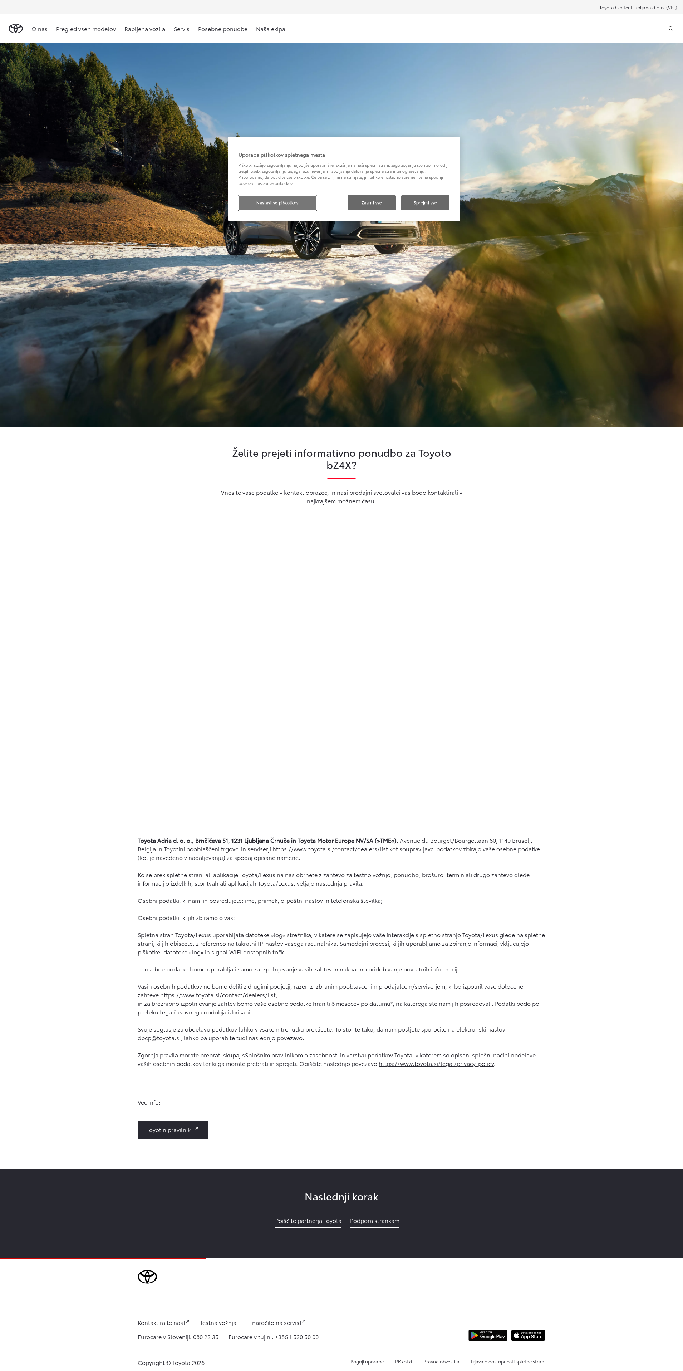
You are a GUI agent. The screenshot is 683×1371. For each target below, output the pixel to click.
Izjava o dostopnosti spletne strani (508, 1361)
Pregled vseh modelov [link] (86, 28)
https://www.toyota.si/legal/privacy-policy (436, 1063)
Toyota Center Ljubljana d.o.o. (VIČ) (638, 7)
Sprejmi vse (425, 202)
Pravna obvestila (441, 1361)
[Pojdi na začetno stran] (16, 28)
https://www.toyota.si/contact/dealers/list (330, 848)
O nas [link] (39, 28)
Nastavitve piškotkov (277, 202)
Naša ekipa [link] (270, 28)
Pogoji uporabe (367, 1361)
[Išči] (671, 29)
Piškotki (403, 1361)
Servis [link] (182, 28)
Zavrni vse (372, 202)
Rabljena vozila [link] (144, 28)
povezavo (290, 1037)
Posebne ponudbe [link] (222, 28)
